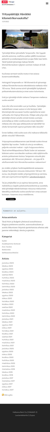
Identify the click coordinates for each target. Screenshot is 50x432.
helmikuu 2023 (8, 284)
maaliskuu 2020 (8, 363)
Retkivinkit (6, 250)
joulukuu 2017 (7, 378)
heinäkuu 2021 (8, 331)
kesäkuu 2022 (7, 304)
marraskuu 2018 (8, 369)
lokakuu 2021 (7, 322)
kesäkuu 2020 (7, 357)
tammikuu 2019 (8, 366)
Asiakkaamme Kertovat (11, 244)
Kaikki (4, 241)
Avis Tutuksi (7, 247)
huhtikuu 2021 (7, 340)
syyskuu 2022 (7, 295)
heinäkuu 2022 (8, 301)
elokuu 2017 (6, 387)
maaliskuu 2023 (8, 281)
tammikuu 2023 (8, 286)
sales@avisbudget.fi (37, 177)
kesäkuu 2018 (7, 375)
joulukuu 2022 (8, 290)
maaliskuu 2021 (8, 343)
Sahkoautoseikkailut (10, 253)
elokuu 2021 (7, 328)
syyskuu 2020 (7, 351)
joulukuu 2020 (8, 348)
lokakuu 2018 (7, 372)
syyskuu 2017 (7, 384)
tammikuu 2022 (8, 316)
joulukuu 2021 (7, 319)
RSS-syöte (8, 395)
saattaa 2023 (7, 275)
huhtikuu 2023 (8, 278)
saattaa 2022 (7, 307)
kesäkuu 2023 (7, 272)
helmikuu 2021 (8, 345)
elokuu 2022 (7, 298)
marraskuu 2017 (8, 381)
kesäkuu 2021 (7, 334)
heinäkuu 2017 (7, 390)
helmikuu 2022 (8, 313)
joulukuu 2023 (8, 263)
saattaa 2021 (7, 337)
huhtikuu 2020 (8, 360)
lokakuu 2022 (7, 292)
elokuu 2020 (7, 354)
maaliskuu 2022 (8, 310)
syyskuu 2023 (7, 269)
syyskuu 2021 (7, 325)
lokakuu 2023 (7, 266)
